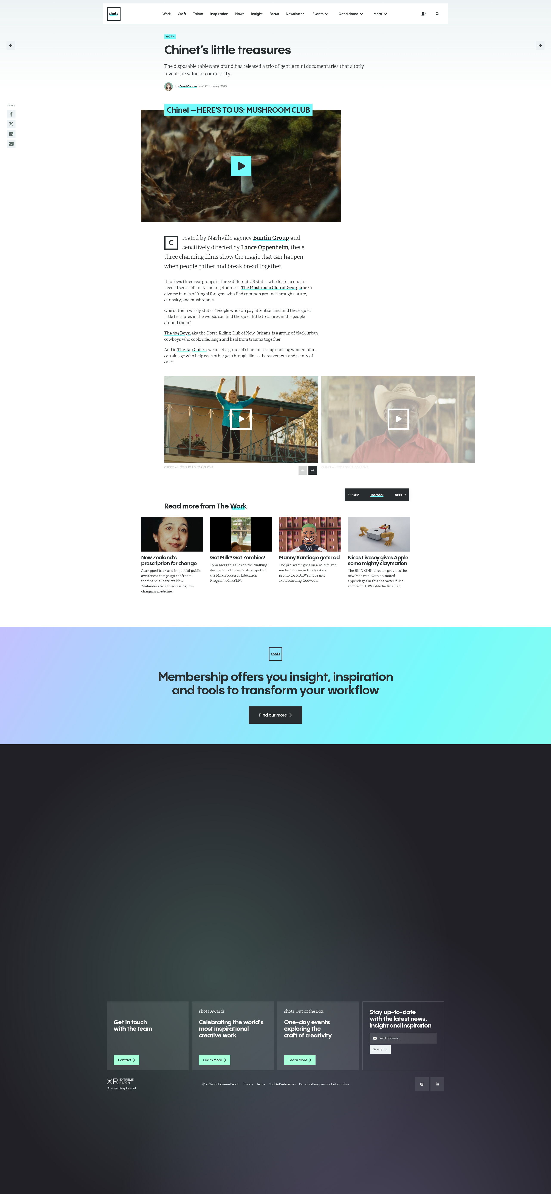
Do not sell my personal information (324, 1084)
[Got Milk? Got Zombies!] (241, 534)
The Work (377, 494)
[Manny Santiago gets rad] (310, 534)
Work (170, 36)
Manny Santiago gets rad (309, 557)
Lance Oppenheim (264, 247)
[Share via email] (11, 144)
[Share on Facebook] (11, 114)
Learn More (212, 1060)
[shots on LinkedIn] (437, 1084)
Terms (261, 1084)
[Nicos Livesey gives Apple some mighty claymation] (379, 534)
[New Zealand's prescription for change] (172, 534)
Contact (124, 1060)
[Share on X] (11, 124)
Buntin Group (271, 237)
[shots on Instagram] (422, 1084)
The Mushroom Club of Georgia (271, 287)
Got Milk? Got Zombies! (237, 557)
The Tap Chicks (192, 349)
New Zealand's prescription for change (169, 560)
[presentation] (312, 470)
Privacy (248, 1084)
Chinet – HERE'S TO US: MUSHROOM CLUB (238, 110)
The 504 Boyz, (177, 333)
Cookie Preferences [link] (282, 1084)
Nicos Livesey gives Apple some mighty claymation (378, 560)
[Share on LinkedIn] (11, 134)
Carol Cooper (188, 86)
